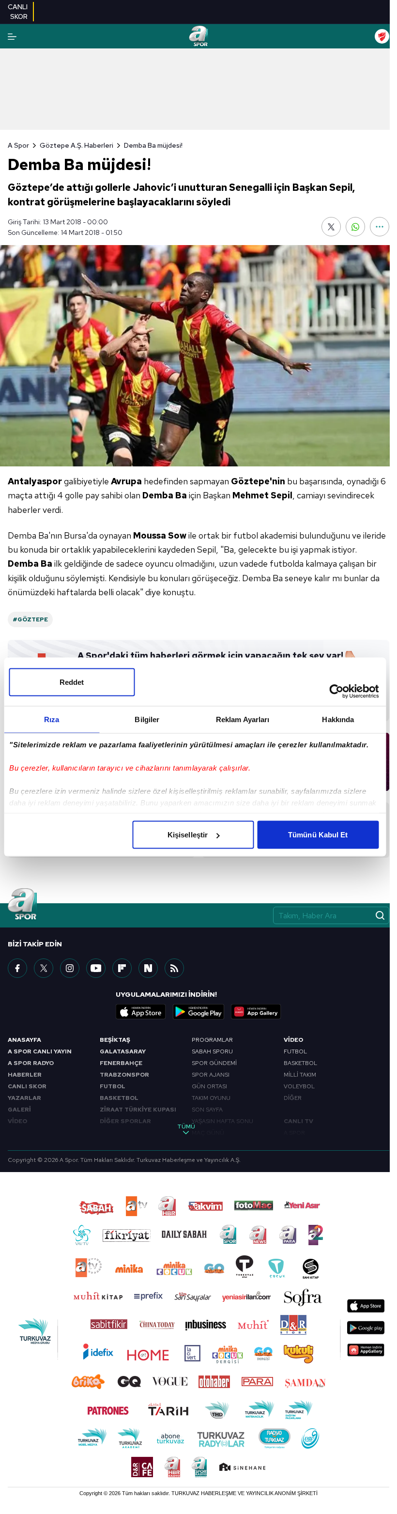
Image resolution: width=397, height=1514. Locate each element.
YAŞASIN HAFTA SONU (222, 1121)
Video (293, 1040)
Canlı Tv (298, 1121)
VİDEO (17, 1121)
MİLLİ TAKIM (300, 1075)
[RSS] (174, 968)
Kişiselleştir (188, 835)
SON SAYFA (207, 1109)
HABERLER (25, 1075)
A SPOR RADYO (31, 1063)
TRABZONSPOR (124, 1075)
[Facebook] (17, 968)
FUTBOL (112, 1086)
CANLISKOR (18, 11)
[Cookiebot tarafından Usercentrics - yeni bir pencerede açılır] (336, 691)
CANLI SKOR (27, 1086)
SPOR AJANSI (210, 1075)
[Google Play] (198, 1012)
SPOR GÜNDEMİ (214, 1063)
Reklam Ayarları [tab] (243, 719)
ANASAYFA (24, 1040)
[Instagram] (69, 968)
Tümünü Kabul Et (318, 835)
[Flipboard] (122, 968)
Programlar (212, 1040)
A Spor (18, 145)
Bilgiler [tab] (147, 719)
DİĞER (293, 1098)
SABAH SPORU (212, 1051)
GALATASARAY (123, 1051)
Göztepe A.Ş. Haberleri (76, 145)
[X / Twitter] (43, 968)
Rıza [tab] (51, 719)
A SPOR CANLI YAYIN (40, 1051)
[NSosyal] (148, 968)
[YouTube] (96, 968)
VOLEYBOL (299, 1086)
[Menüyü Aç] (12, 36)
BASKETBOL (119, 1098)
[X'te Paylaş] (331, 226)
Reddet (72, 682)
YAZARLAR (24, 1098)
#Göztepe (30, 619)
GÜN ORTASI (209, 1086)
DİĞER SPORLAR (125, 1121)
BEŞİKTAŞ (115, 1040)
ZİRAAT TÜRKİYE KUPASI (138, 1109)
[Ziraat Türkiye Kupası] (382, 36)
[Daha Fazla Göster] (379, 226)
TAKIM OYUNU (211, 1098)
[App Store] (141, 1012)
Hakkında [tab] (338, 719)
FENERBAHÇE (121, 1063)
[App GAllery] (256, 1012)
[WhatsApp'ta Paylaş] (355, 226)
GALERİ (19, 1109)
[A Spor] (198, 36)
